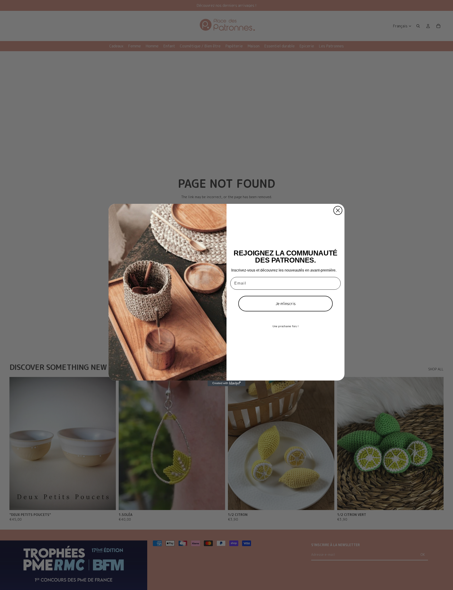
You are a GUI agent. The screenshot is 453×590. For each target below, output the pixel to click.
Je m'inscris (286, 303)
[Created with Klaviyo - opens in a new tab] (226, 383)
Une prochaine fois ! (285, 326)
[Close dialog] (338, 210)
